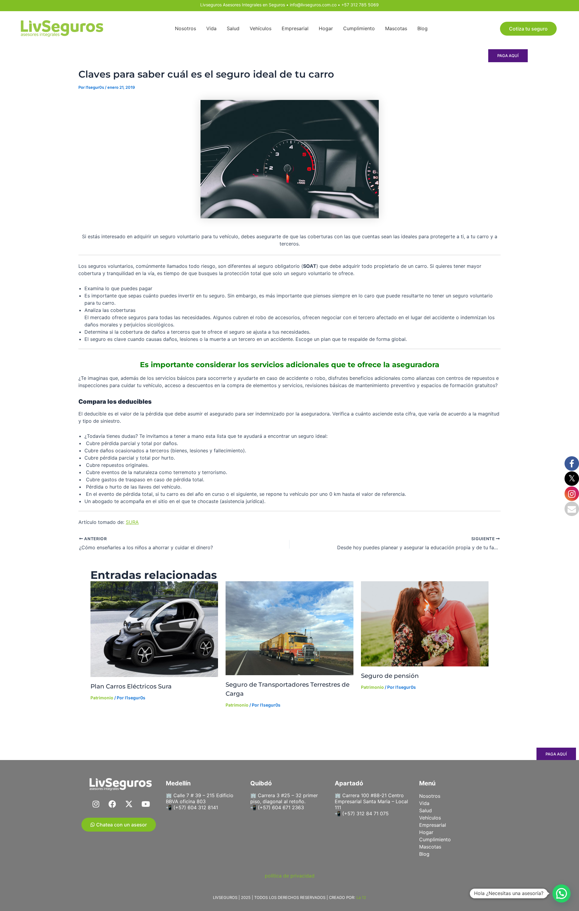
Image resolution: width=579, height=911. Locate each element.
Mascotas (396, 28)
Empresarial (295, 28)
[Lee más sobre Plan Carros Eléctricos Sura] (154, 629)
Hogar (326, 28)
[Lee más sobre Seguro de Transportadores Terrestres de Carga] (289, 628)
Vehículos (260, 28)
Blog (422, 28)
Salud (233, 28)
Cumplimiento (359, 28)
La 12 (361, 897)
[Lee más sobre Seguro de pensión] (425, 623)
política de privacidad (290, 876)
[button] (561, 893)
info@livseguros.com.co (313, 4)
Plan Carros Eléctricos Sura (131, 686)
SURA (132, 522)
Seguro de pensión (390, 675)
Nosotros (185, 28)
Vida (211, 28)
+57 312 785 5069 (360, 4)
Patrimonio (101, 697)
